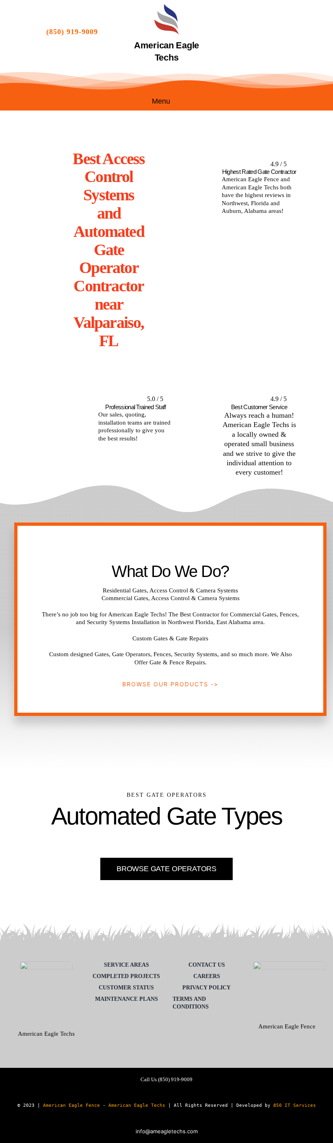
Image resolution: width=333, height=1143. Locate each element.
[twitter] (259, 31)
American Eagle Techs (136, 1105)
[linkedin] (287, 31)
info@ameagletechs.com (167, 1131)
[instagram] (273, 31)
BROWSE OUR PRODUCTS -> (170, 684)
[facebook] (246, 31)
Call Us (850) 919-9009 (166, 1079)
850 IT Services (294, 1105)
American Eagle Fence (71, 1105)
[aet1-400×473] (46, 964)
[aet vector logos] (166, 7)
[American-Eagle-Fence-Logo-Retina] (289, 964)
